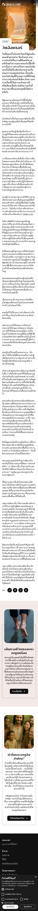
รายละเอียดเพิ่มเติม (22, 886)
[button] (19, 903)
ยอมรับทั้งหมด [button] (10, 907)
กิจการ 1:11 (6, 537)
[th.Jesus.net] (11, 4)
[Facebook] (15, 590)
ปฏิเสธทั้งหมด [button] (28, 907)
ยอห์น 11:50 (28, 214)
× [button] (35, 877)
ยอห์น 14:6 (15, 472)
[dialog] (19, 893)
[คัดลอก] (9, 590)
